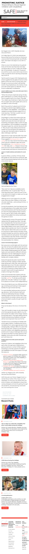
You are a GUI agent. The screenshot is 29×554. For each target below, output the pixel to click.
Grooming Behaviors (6, 495)
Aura (13, 146)
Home (2, 21)
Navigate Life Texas (8, 366)
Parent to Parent (8, 354)
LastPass (9, 278)
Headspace (17, 144)
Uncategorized (11, 21)
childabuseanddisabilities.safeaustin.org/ (16, 549)
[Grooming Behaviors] (14, 483)
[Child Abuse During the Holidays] (14, 448)
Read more (5, 435)
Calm (12, 144)
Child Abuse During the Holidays (10, 460)
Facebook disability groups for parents (14, 370)
